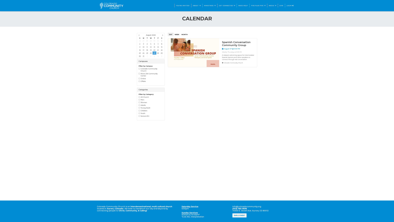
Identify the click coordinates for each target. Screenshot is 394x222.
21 (158, 50)
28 (147, 41)
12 (151, 47)
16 (140, 50)
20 (154, 50)
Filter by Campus (146, 66)
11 (147, 47)
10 (143, 47)
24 (143, 53)
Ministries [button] (209, 5)
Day (170, 34)
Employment (239, 215)
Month (185, 34)
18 (147, 50)
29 (151, 41)
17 (143, 50)
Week (177, 34)
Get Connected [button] (226, 5)
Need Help (243, 5)
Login (289, 5)
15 (161, 47)
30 (154, 41)
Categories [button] (143, 90)
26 (140, 41)
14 (158, 47)
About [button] (196, 5)
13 (154, 47)
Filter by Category (146, 94)
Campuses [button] (143, 61)
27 (143, 41)
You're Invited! (183, 5)
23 (140, 53)
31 (158, 41)
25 (147, 53)
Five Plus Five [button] (257, 5)
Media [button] (271, 5)
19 (151, 50)
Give (281, 5)
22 (162, 50)
